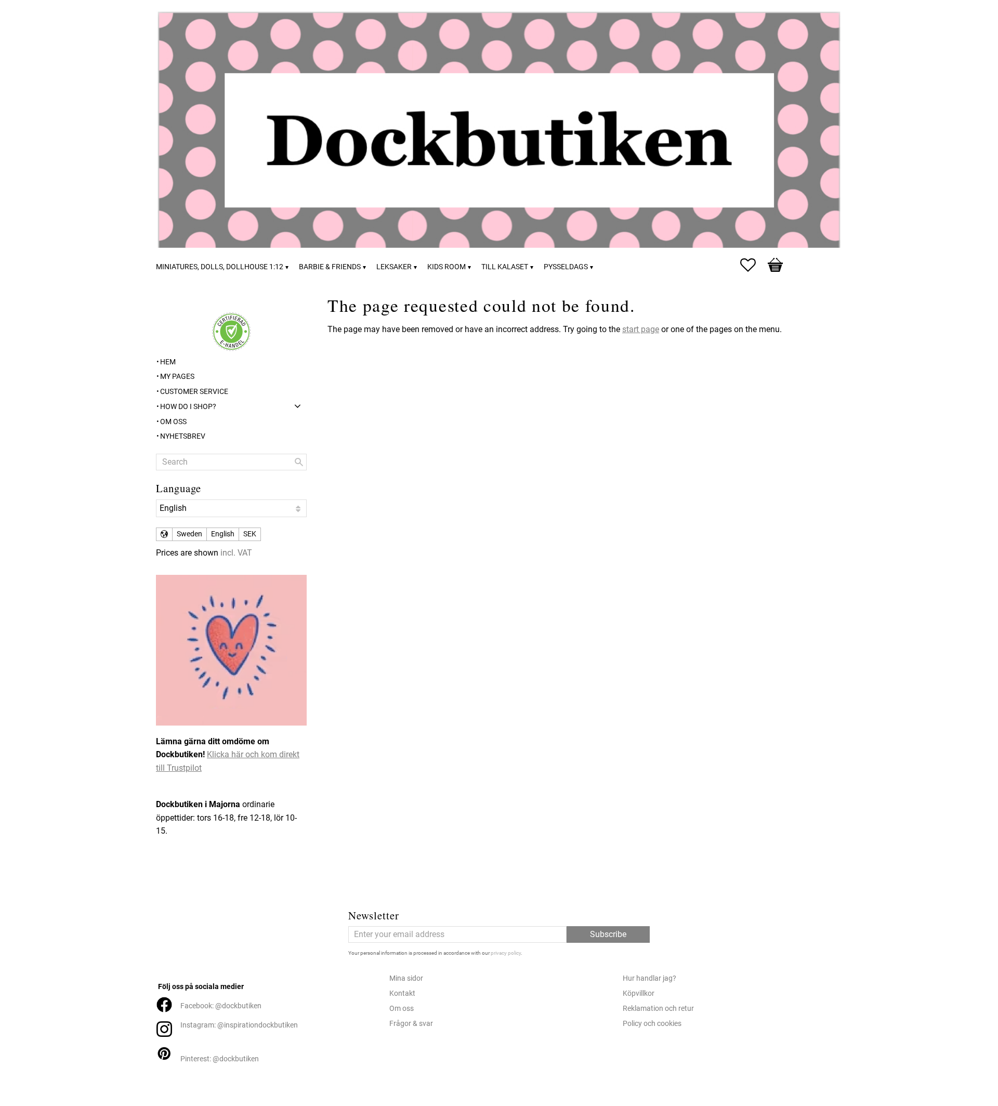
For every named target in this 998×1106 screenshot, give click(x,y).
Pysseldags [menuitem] (566, 266)
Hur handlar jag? (649, 978)
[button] (753, 265)
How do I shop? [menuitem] (188, 406)
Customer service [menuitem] (194, 391)
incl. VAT (236, 553)
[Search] (299, 462)
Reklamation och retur (658, 1008)
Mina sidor (406, 978)
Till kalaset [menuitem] (504, 266)
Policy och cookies (652, 1023)
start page (640, 329)
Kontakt (402, 993)
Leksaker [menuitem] (394, 266)
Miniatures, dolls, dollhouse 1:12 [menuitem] (219, 266)
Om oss (401, 1008)
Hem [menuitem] (168, 362)
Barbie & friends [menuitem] (330, 266)
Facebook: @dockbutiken (220, 1006)
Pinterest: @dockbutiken (219, 1059)
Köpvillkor (638, 993)
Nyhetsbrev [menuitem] (182, 436)
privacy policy (506, 953)
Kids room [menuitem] (446, 266)
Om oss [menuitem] (173, 421)
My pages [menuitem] (177, 376)
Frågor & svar (411, 1023)
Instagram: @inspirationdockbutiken (239, 1025)
